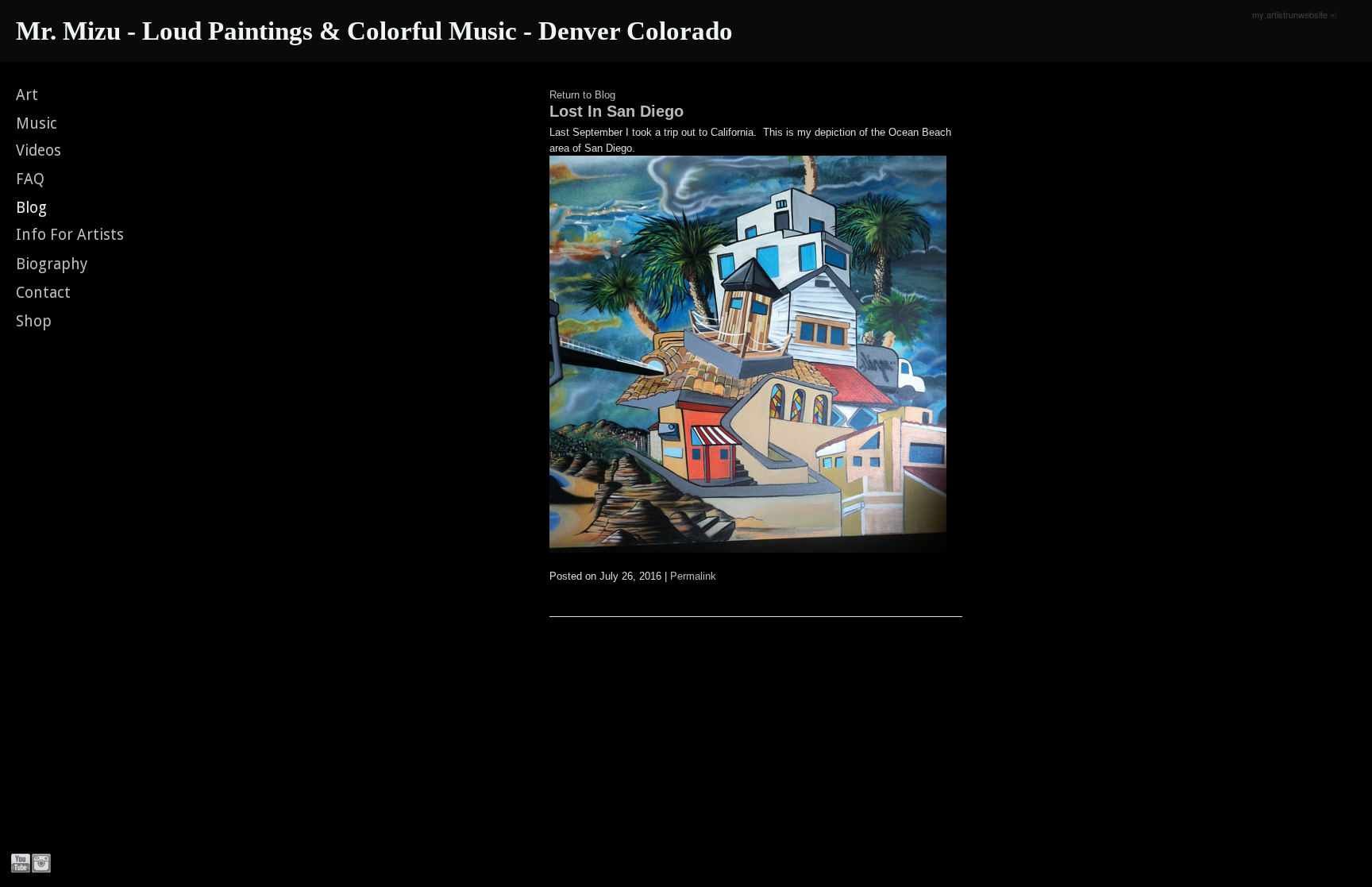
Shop (34, 321)
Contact (43, 292)
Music (36, 123)
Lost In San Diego (616, 111)
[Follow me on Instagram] (41, 863)
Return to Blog (582, 95)
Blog (31, 208)
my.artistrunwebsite (1290, 14)
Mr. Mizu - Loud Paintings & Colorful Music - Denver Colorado (374, 31)
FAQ (30, 179)
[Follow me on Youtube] (20, 863)
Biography (51, 264)
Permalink (693, 576)
